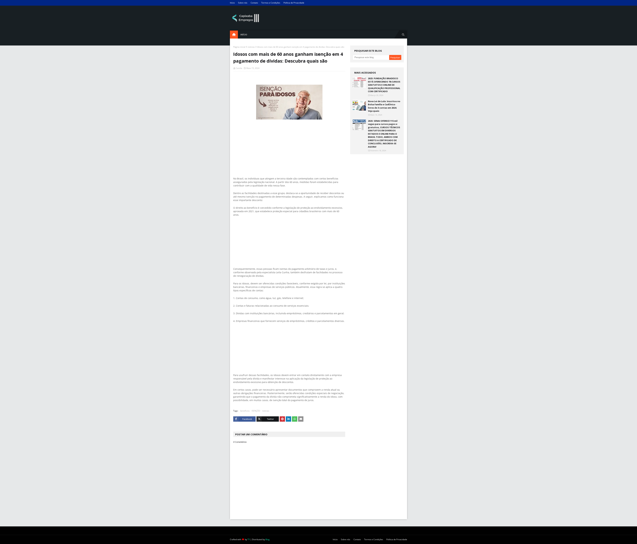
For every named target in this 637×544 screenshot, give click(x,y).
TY (249, 539)
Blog (267, 539)
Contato (254, 2)
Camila (239, 68)
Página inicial (239, 46)
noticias (251, 46)
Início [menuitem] (243, 34)
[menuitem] (234, 35)
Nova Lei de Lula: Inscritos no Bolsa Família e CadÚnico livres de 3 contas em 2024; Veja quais (384, 106)
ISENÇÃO (256, 410)
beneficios (245, 410)
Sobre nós (242, 2)
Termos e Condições (270, 2)
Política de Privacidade (293, 2)
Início (232, 2)
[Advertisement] (289, 143)
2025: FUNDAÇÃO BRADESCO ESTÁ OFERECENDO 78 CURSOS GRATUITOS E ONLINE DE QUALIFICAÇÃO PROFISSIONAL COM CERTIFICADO (384, 85)
